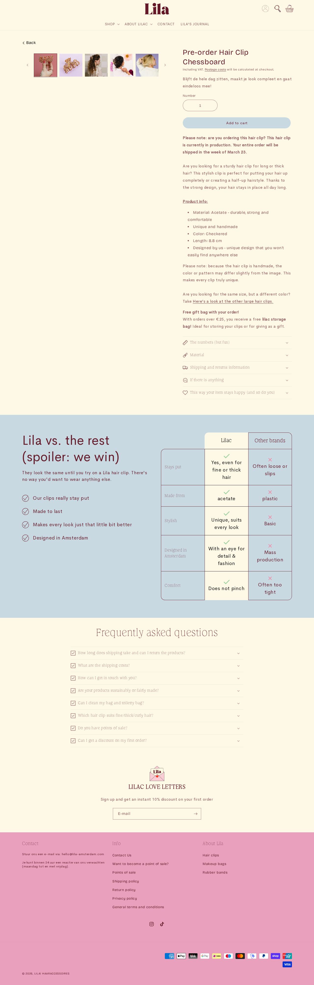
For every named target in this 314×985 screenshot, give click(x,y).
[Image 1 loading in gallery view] (45, 65)
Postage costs (215, 69)
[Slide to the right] (165, 65)
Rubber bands (215, 872)
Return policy (124, 890)
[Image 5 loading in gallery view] (147, 65)
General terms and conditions (138, 907)
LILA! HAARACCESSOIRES (52, 973)
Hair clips (211, 855)
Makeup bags (214, 864)
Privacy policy (124, 898)
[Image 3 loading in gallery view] (96, 65)
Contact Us (121, 855)
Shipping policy (125, 881)
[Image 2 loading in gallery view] (70, 65)
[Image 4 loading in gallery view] (121, 65)
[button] (277, 8)
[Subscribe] (195, 814)
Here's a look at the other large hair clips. (233, 301)
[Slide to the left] (27, 65)
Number (189, 96)
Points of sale (124, 872)
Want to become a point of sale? (140, 864)
